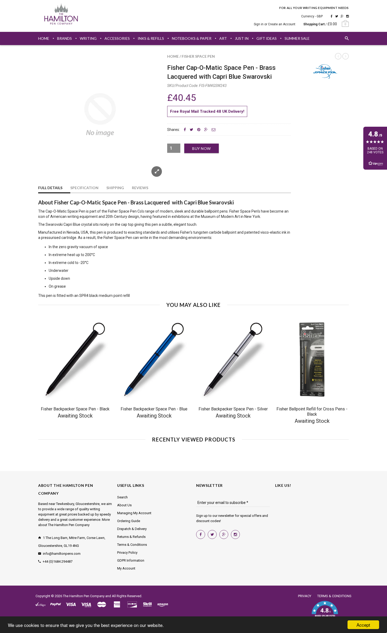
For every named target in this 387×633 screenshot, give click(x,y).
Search (122, 497)
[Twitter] (336, 16)
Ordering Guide (128, 521)
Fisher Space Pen (198, 56)
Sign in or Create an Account (274, 24)
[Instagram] (347, 16)
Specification (84, 187)
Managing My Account (134, 513)
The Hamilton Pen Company (84, 596)
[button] (324, 612)
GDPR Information (130, 560)
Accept (363, 624)
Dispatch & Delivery (132, 529)
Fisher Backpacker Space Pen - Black (75, 408)
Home (173, 56)
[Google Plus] (342, 16)
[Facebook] (332, 16)
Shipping (115, 187)
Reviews (140, 187)
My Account (126, 568)
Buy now (201, 148)
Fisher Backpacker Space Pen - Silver (233, 408)
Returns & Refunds (131, 537)
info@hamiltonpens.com (62, 554)
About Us (124, 505)
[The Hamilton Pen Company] (61, 15)
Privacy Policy (127, 553)
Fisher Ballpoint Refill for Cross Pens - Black (312, 411)
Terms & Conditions (132, 545)
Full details (50, 187)
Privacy (304, 596)
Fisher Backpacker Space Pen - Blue (154, 408)
